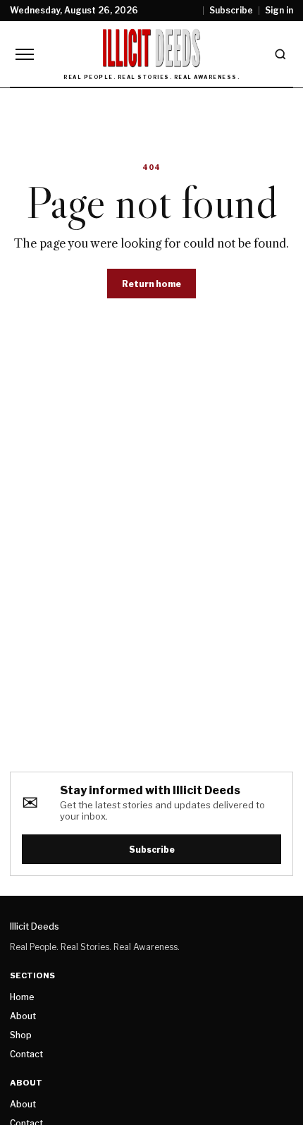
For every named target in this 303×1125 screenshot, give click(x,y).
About (23, 1016)
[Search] (280, 54)
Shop (21, 1035)
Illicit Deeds (34, 926)
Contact (26, 1054)
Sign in (279, 10)
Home (22, 997)
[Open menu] (24, 54)
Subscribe (231, 10)
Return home (151, 284)
